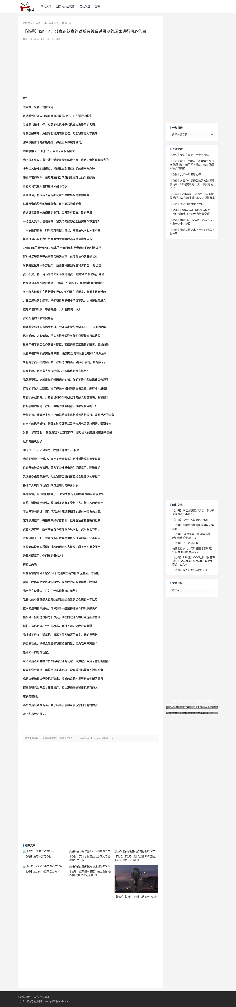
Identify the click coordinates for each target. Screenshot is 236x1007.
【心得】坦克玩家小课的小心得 (190, 570)
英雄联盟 (85, 6)
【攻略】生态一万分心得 (37, 856)
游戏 (97, 6)
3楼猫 (28, 997)
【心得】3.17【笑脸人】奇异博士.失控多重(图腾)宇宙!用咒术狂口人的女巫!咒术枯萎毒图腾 (192, 164)
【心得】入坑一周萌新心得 (185, 174)
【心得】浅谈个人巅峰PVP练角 (190, 519)
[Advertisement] (90, 68)
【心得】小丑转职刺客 (185, 543)
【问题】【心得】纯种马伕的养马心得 (136, 896)
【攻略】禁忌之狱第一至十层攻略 (189, 154)
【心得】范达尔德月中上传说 (187, 203)
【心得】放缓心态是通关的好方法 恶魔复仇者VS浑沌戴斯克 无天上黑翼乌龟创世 (192, 184)
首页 (38, 23)
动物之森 (46, 6)
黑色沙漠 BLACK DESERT (57, 23)
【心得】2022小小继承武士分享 (41, 871)
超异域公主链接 (65, 6)
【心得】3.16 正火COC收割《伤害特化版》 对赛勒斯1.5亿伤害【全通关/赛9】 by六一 (193, 561)
